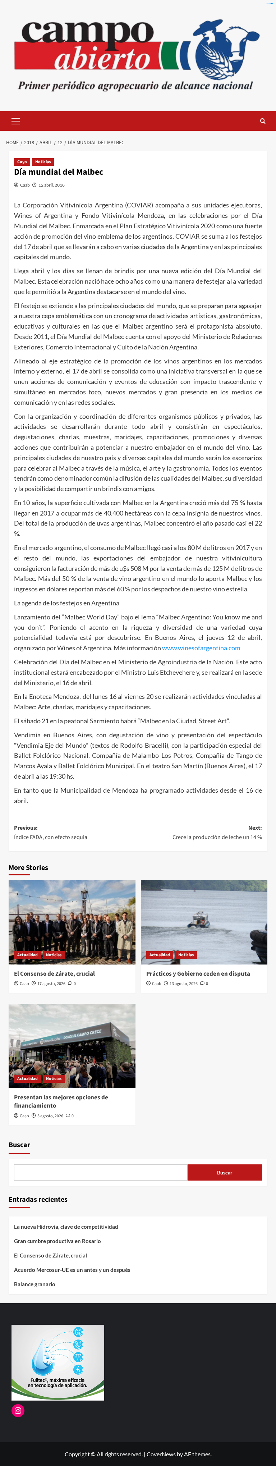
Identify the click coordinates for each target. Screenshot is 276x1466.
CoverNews (161, 1454)
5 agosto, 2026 (50, 1116)
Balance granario (34, 1284)
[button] (16, 120)
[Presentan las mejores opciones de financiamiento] (72, 1046)
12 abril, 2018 (51, 185)
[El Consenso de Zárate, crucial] (72, 922)
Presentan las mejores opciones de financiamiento (61, 1101)
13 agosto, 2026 (184, 984)
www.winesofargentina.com (201, 648)
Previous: (50, 832)
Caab (25, 185)
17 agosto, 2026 (51, 984)
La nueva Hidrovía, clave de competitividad (66, 1226)
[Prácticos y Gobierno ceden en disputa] (204, 922)
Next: (217, 832)
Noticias (43, 162)
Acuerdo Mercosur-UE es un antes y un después (72, 1269)
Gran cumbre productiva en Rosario (57, 1241)
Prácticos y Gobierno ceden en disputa (198, 974)
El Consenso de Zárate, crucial (54, 974)
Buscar (19, 1145)
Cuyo (22, 162)
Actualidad (27, 955)
